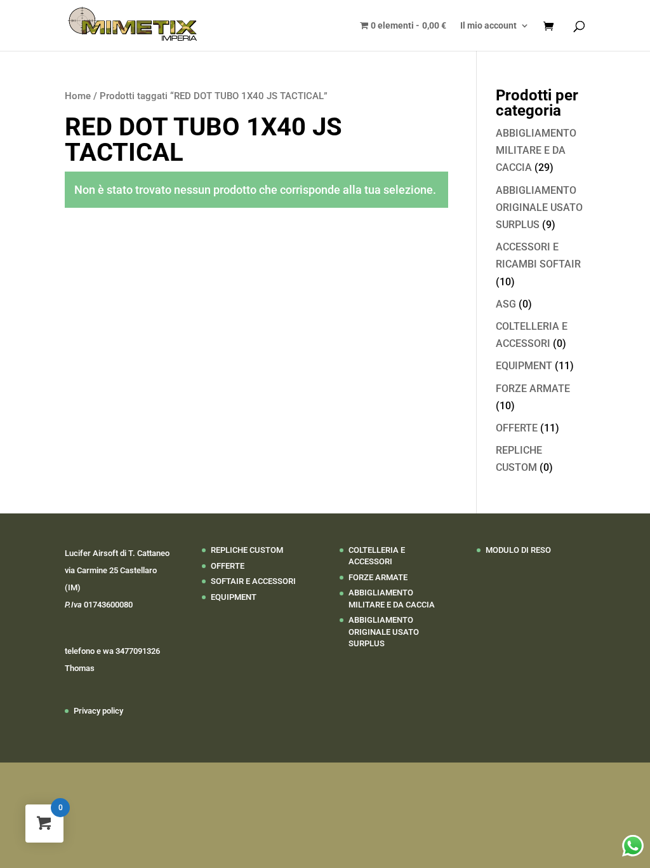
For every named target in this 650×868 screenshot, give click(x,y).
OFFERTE (517, 428)
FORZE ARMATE (533, 389)
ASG (506, 304)
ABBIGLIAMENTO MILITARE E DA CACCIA (536, 150)
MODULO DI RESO (518, 550)
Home (78, 96)
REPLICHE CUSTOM (247, 550)
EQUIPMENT (524, 366)
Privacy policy (98, 710)
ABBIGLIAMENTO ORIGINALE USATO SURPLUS (539, 207)
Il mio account (488, 26)
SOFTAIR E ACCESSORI (253, 581)
